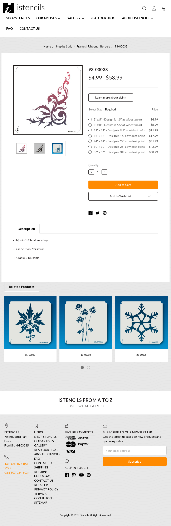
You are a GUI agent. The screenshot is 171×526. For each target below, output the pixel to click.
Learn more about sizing (110, 97)
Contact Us (29, 28)
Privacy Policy (46, 489)
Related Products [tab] (21, 287)
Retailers (41, 485)
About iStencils (136, 18)
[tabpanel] (30, 329)
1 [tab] (82, 367)
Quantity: (93, 165)
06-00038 (30, 355)
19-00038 (86, 355)
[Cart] (163, 8)
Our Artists (46, 18)
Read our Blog (103, 18)
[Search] (144, 8)
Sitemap (40, 502)
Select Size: (123, 109)
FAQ (9, 28)
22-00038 (141, 355)
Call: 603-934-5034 (16, 472)
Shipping (41, 467)
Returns (41, 471)
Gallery (74, 18)
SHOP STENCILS (18, 18)
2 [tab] (88, 367)
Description (26, 229)
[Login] (153, 8)
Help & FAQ (42, 476)
